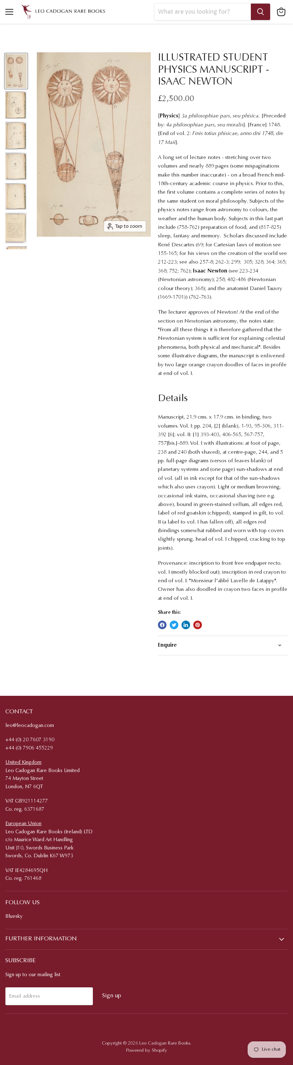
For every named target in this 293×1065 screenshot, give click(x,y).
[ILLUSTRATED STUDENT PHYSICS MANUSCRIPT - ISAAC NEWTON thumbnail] (16, 71)
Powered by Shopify (146, 1050)
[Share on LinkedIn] (186, 625)
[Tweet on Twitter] (174, 625)
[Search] (260, 12)
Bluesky (14, 916)
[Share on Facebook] (162, 625)
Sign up (111, 996)
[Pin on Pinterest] (197, 625)
